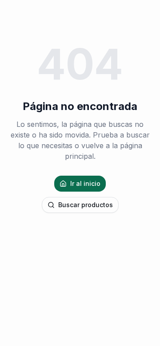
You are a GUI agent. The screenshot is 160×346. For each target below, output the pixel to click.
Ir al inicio (85, 183)
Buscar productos (85, 204)
